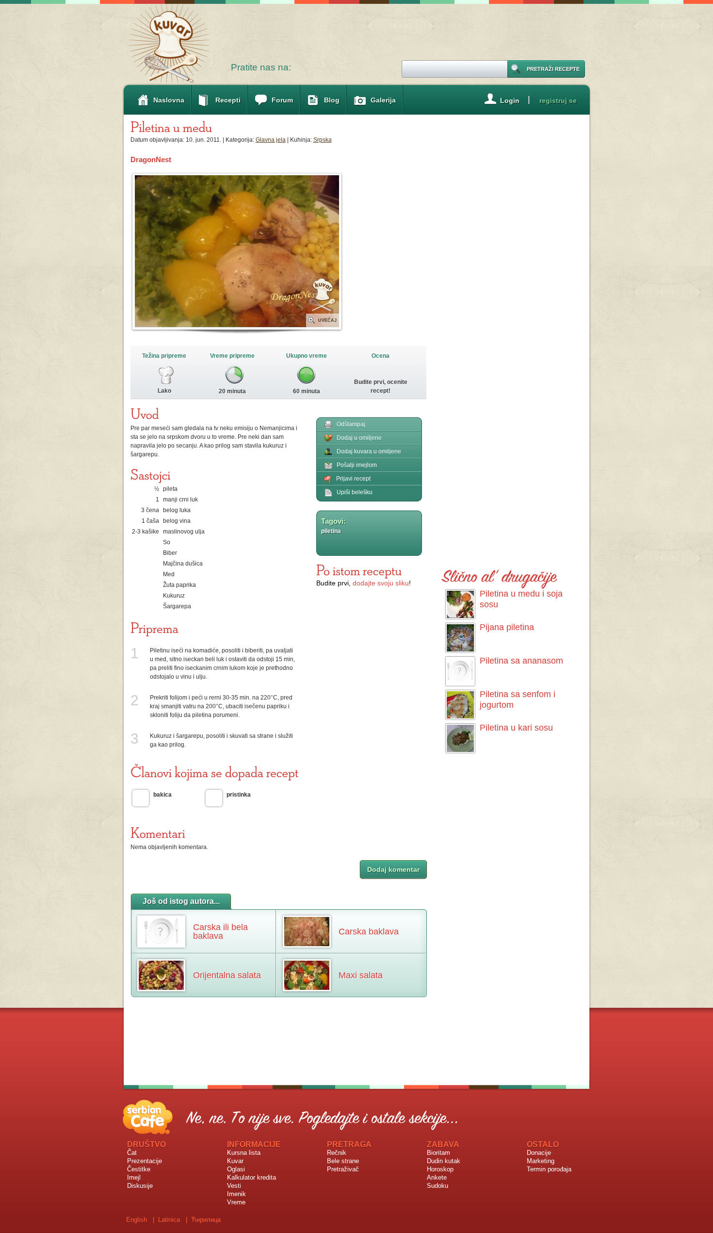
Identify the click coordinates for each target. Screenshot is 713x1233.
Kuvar (235, 1161)
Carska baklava (369, 931)
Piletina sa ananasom (521, 661)
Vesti (234, 1185)
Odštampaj (351, 424)
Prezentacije (144, 1161)
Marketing (540, 1161)
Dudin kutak (443, 1161)
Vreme (236, 1202)
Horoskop (440, 1169)
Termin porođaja (549, 1169)
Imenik (236, 1194)
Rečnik (336, 1152)
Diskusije (140, 1185)
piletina (331, 531)
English (136, 1219)
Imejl (134, 1177)
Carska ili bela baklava (220, 931)
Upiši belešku (355, 492)
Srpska (322, 139)
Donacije (539, 1152)
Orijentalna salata (227, 975)
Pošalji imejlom (357, 465)
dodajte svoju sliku (381, 583)
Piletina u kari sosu (516, 728)
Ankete (437, 1177)
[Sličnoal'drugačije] (499, 574)
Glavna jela (271, 139)
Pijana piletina (507, 627)
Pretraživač (343, 1169)
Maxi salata (361, 975)
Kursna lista (243, 1152)
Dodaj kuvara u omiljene (369, 451)
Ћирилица (206, 1219)
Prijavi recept (353, 478)
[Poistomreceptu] (359, 570)
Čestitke (138, 1169)
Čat (132, 1152)
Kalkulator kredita (251, 1177)
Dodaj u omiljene (359, 437)
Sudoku (437, 1185)
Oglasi (236, 1169)
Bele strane (343, 1161)
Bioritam (438, 1152)
